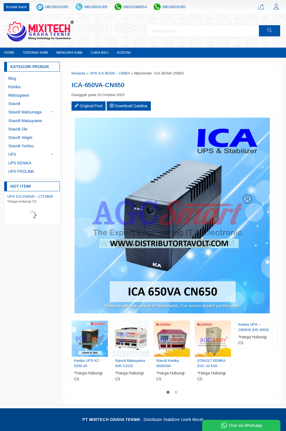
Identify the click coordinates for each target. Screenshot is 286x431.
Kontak (124, 53)
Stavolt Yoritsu (21, 146)
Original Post (90, 106)
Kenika (14, 87)
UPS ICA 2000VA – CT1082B (30, 197)
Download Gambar (131, 106)
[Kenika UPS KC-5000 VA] (90, 338)
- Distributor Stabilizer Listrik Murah (143, 419)
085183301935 (56, 7)
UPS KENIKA (19, 163)
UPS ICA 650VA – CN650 (110, 73)
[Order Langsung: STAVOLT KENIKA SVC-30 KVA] (227, 352)
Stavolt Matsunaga (24, 112)
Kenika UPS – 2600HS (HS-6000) (253, 327)
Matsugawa (18, 95)
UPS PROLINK (21, 171)
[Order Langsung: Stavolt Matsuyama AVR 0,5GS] (145, 352)
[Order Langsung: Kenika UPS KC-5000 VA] (104, 352)
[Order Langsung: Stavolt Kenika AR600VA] (186, 352)
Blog (12, 78)
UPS (12, 154)
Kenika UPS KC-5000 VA (87, 363)
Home (9, 53)
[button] (269, 30)
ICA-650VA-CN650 (98, 84)
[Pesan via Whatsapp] (261, 7)
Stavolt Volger (20, 137)
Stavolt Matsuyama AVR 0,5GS (130, 363)
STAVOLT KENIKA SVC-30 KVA (211, 363)
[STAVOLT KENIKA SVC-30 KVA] (213, 338)
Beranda (78, 73)
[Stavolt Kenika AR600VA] (172, 338)
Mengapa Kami (69, 53)
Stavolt (14, 103)
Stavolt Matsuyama (25, 120)
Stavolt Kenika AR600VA (167, 363)
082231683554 (135, 7)
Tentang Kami (35, 53)
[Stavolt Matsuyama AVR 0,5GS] (131, 338)
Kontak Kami (16, 7)
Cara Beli (100, 53)
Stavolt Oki (17, 129)
